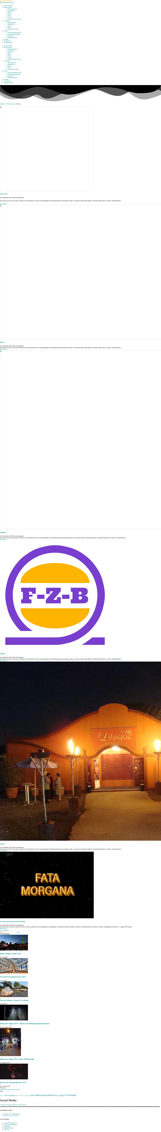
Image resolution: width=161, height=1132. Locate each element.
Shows (9, 16)
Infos (33, 1095)
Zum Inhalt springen (6, 1)
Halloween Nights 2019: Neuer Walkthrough (17, 1059)
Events (9, 17)
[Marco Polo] (46, 190)
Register (6, 39)
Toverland (7, 21)
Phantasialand (8, 7)
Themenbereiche (12, 9)
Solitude (2, 653)
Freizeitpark (10, 1095)
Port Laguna (60, 1095)
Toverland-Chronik (13, 29)
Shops (9, 14)
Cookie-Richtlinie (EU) (14, 32)
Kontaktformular (12, 37)
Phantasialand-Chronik (14, 19)
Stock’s (2, 342)
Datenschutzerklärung (13, 34)
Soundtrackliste (8, 42)
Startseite (2, 104)
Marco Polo (3, 194)
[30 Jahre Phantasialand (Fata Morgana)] (47, 918)
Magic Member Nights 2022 (10, 954)
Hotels (9, 12)
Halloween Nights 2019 (25, 1095)
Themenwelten (11, 22)
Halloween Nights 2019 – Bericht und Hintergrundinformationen (25, 1024)
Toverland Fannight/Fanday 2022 (13, 977)
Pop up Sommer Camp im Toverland (14, 1000)
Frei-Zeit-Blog (8, 5)
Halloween (17, 1095)
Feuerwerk (2, 1095)
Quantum (3, 532)
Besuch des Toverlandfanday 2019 (13, 1082)
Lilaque (2, 844)
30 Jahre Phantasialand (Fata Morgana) (12, 921)
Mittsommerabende (44, 1095)
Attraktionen (11, 10)
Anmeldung (7, 41)
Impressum (10, 36)
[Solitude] (55, 650)
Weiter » (6, 930)
